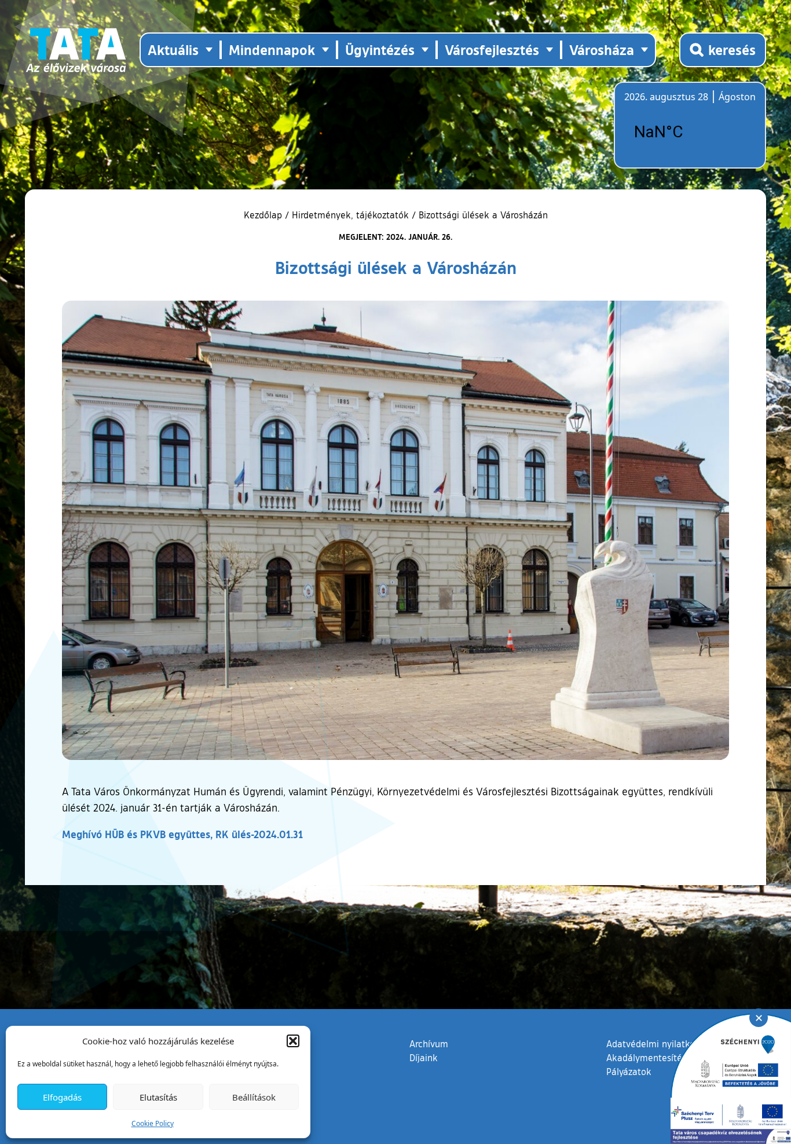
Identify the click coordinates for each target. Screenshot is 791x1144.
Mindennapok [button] (272, 50)
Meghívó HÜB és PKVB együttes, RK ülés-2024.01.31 (182, 834)
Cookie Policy (152, 1123)
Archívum (428, 1043)
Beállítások (254, 1097)
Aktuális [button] (173, 50)
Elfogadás (62, 1097)
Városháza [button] (601, 50)
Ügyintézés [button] (380, 50)
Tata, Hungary (689, 132)
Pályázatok (628, 1071)
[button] (293, 1041)
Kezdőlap (264, 215)
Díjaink (423, 1057)
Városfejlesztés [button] (492, 50)
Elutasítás (158, 1097)
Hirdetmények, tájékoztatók (350, 215)
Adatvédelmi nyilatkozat (657, 1044)
